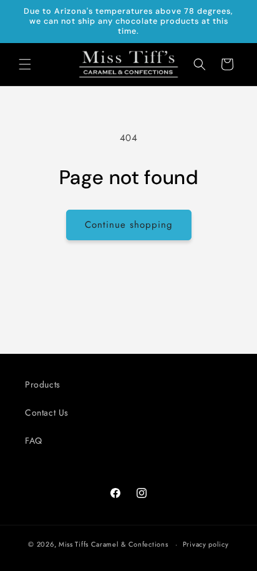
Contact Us (47, 412)
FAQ (33, 440)
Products (43, 384)
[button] (25, 64)
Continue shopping (129, 225)
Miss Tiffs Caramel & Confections (113, 544)
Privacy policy (206, 544)
